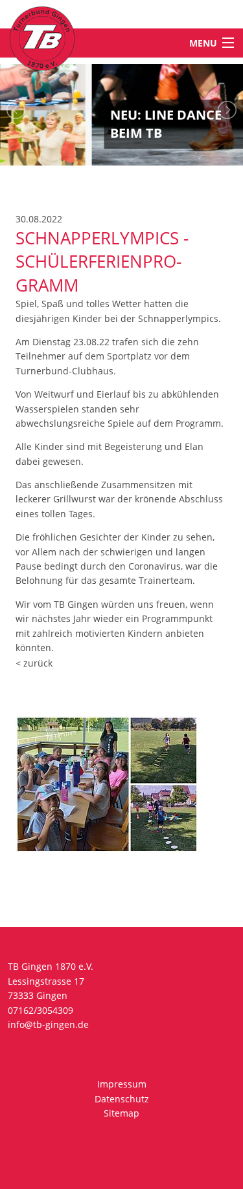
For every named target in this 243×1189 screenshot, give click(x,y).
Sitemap (121, 1113)
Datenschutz (122, 1099)
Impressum (121, 1084)
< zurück (34, 663)
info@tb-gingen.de (48, 1024)
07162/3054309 (40, 1010)
